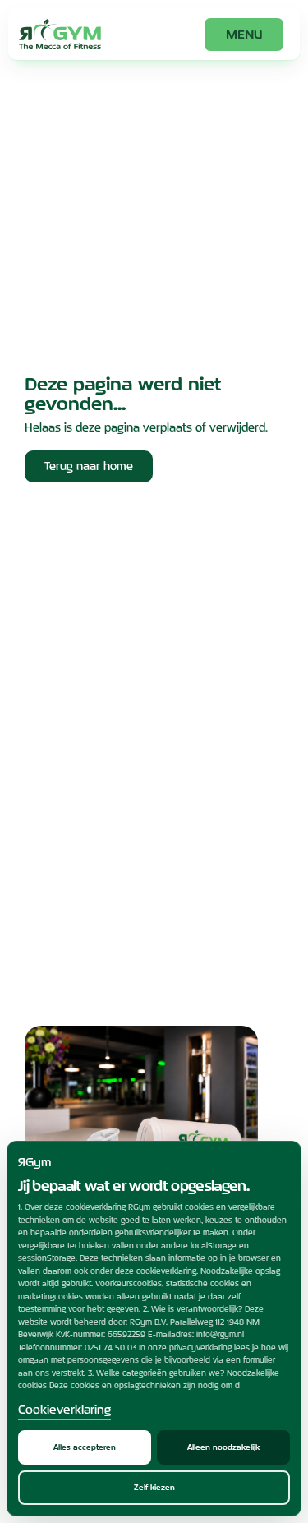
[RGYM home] (60, 34)
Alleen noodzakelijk (223, 1447)
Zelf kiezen (154, 1487)
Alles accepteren (84, 1447)
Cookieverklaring (64, 1409)
